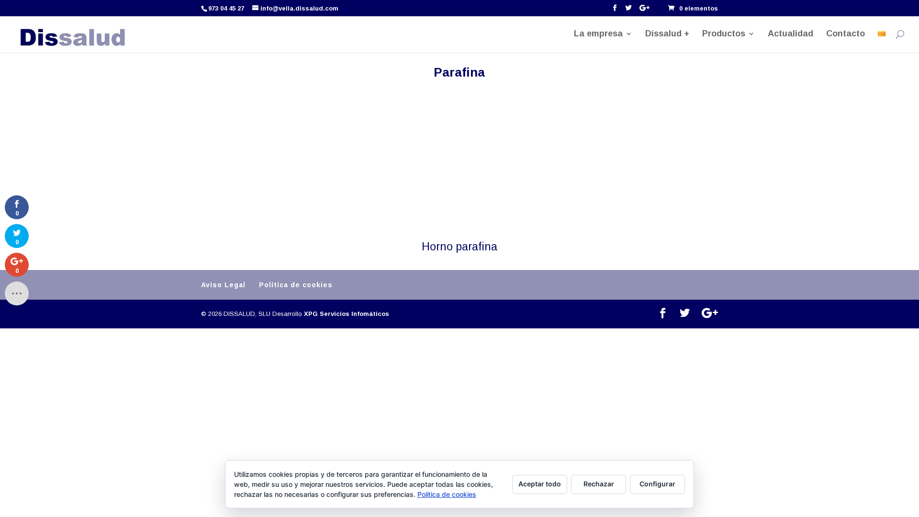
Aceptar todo (539, 484)
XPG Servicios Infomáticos (346, 313)
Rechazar (598, 484)
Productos (723, 34)
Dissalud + (667, 34)
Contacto (845, 34)
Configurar (657, 484)
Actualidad (790, 34)
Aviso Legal (223, 285)
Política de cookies (296, 285)
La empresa (598, 34)
